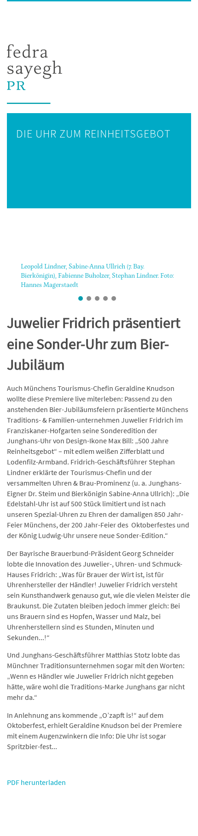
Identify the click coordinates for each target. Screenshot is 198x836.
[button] (9, 279)
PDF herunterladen (36, 782)
